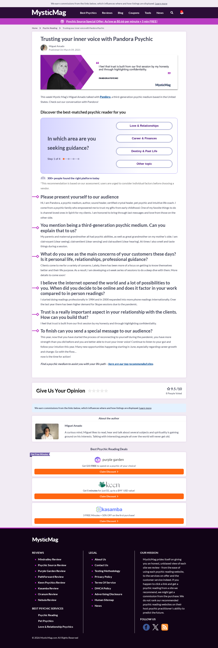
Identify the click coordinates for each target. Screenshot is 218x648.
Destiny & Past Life (144, 151)
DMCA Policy (103, 588)
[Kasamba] (109, 509)
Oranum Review (48, 594)
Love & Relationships (144, 125)
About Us (100, 559)
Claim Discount (108, 471)
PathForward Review (51, 576)
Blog (120, 12)
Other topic (144, 163)
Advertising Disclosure (108, 594)
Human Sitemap (104, 599)
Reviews (107, 12)
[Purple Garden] (109, 460)
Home (34, 28)
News (160, 12)
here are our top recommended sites (130, 363)
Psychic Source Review (52, 565)
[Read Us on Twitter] (155, 627)
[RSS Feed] (164, 627)
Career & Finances (144, 138)
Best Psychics (88, 12)
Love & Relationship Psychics (55, 626)
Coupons (134, 12)
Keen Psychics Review (51, 582)
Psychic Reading (50, 28)
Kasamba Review (48, 588)
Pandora (105, 96)
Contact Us (101, 565)
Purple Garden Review (52, 570)
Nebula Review (47, 599)
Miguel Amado (73, 425)
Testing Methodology (107, 570)
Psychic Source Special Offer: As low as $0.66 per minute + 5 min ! (112, 21)
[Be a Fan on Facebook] (146, 627)
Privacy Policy (103, 576)
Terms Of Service (105, 582)
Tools (148, 12)
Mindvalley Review (49, 559)
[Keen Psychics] (109, 484)
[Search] (172, 13)
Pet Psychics (45, 620)
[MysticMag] (49, 12)
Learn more (161, 3)
